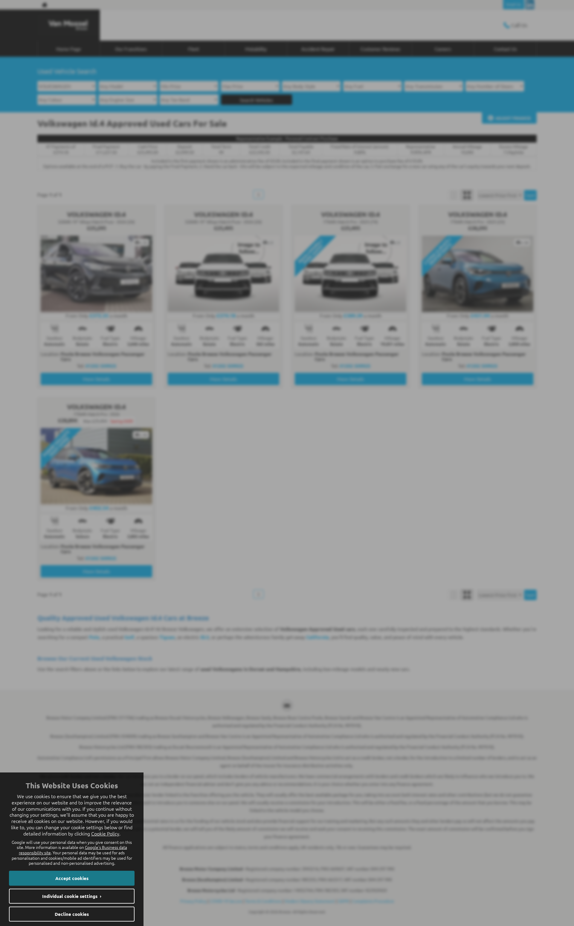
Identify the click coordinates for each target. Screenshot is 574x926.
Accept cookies (71, 878)
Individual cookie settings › (71, 896)
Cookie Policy (105, 833)
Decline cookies (72, 914)
